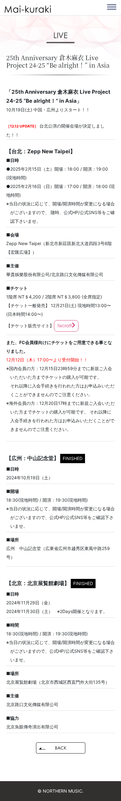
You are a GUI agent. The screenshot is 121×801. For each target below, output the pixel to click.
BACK (60, 747)
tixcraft (64, 325)
